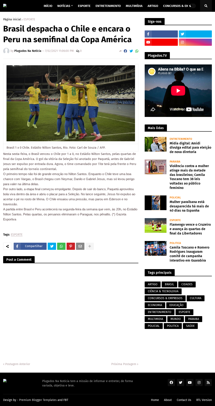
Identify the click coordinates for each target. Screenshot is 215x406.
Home (155, 400)
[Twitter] (131, 51)
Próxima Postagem (123, 364)
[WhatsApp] (136, 51)
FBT (65, 400)
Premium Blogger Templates (38, 400)
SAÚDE (190, 326)
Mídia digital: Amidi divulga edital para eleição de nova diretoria (190, 147)
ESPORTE (29, 19)
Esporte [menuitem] (84, 6)
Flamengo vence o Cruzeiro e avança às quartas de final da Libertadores (190, 229)
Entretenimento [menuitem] (108, 6)
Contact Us (184, 400)
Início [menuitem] (48, 6)
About (168, 400)
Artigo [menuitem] (153, 6)
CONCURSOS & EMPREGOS (165, 298)
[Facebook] (125, 51)
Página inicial (12, 19)
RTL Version (204, 400)
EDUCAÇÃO (176, 305)
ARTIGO (152, 284)
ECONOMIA (155, 305)
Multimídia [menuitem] (134, 6)
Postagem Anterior (17, 364)
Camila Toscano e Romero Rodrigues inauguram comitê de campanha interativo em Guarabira (189, 253)
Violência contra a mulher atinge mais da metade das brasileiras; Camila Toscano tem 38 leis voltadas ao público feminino (189, 177)
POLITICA (173, 326)
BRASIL (169, 284)
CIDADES (187, 284)
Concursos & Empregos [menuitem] (181, 6)
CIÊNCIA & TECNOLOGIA (163, 291)
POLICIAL (154, 326)
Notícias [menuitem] (63, 6)
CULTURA (195, 298)
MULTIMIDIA (155, 319)
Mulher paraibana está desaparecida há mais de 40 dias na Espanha (189, 206)
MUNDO (175, 319)
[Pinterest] (71, 246)
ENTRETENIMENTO (159, 312)
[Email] (80, 246)
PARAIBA (193, 319)
